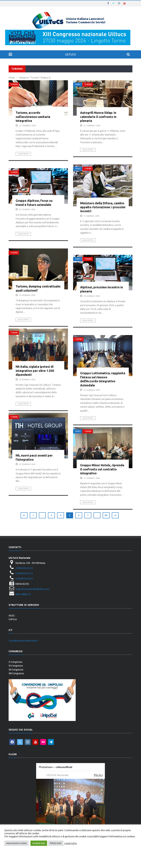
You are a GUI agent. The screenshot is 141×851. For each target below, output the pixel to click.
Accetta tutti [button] (38, 843)
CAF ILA (13, 619)
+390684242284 (24, 578)
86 (106, 515)
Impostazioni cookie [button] (16, 843)
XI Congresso (16, 665)
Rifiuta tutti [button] (55, 843)
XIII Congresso (16, 673)
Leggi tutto (23, 154)
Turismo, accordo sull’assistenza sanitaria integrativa (33, 116)
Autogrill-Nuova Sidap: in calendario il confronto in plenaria (98, 116)
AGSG (12, 615)
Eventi (78, 84)
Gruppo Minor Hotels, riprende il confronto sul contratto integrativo (102, 469)
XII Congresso (16, 669)
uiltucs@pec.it (23, 594)
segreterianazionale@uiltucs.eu (32, 589)
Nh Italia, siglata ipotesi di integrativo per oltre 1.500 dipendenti (35, 370)
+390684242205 (24, 568)
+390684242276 (24, 573)
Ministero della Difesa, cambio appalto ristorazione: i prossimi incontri (102, 207)
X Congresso (15, 662)
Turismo (14, 84)
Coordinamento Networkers (23, 640)
